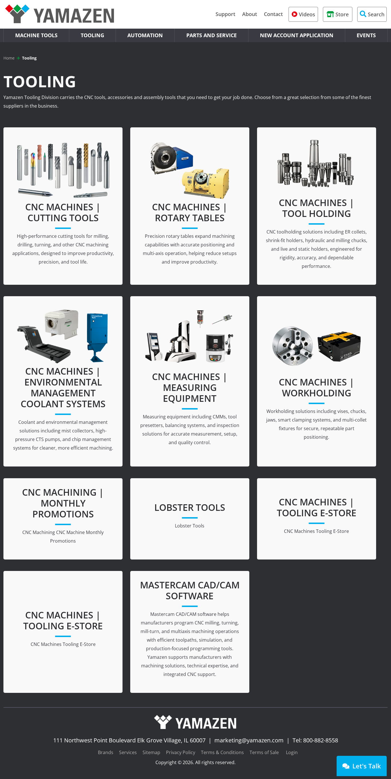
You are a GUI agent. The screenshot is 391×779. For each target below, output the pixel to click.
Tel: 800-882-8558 (315, 740)
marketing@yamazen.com (249, 740)
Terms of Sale (264, 752)
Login (292, 752)
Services (128, 752)
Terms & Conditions (222, 752)
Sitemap (151, 752)
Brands (105, 752)
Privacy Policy (180, 752)
